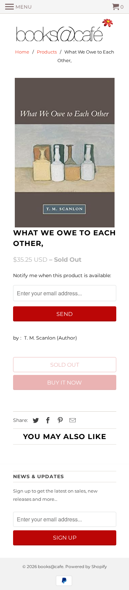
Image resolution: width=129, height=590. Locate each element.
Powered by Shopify (86, 566)
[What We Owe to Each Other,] (65, 152)
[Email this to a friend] (71, 420)
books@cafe (50, 566)
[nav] (18, 7)
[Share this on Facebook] (46, 420)
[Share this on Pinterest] (59, 420)
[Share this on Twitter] (34, 420)
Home (22, 52)
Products (47, 52)
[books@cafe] (65, 31)
